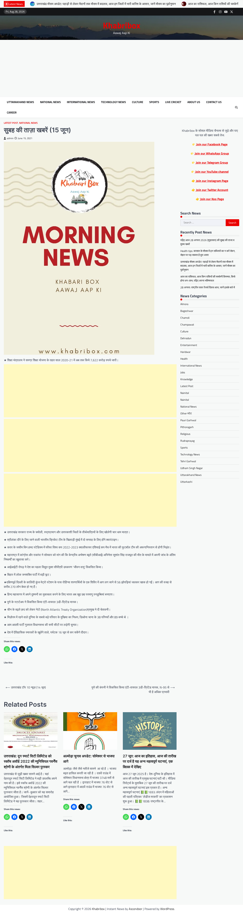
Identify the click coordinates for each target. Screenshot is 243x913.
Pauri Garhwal (188, 420)
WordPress (167, 909)
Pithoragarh (187, 427)
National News (50, 102)
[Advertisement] (121, 68)
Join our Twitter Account (211, 190)
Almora (184, 304)
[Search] (236, 107)
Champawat (187, 325)
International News (81, 102)
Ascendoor (135, 909)
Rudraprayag (187, 441)
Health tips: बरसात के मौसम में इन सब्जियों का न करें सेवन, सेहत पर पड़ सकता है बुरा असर (207, 253)
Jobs (182, 373)
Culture (137, 102)
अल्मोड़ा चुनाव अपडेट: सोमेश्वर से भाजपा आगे (88, 759)
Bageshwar (186, 311)
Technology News (113, 102)
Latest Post (11, 122)
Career (12, 112)
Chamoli (184, 318)
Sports (154, 102)
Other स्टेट (186, 414)
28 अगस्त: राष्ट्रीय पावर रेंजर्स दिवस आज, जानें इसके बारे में (207, 287)
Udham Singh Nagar (191, 468)
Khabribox (121, 25)
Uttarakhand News (20, 102)
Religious (185, 434)
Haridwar (185, 352)
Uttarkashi (186, 482)
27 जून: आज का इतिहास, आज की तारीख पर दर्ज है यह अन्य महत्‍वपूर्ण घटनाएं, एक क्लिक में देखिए (149, 761)
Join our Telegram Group (211, 162)
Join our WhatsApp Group (211, 153)
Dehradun (185, 338)
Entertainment (188, 345)
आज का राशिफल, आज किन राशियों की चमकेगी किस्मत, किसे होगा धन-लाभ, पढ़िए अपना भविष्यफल (207, 279)
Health (184, 359)
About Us (193, 102)
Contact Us (214, 102)
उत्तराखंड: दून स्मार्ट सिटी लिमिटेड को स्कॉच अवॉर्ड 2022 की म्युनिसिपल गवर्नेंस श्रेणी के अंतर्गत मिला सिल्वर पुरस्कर (30, 761)
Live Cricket (173, 102)
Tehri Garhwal (188, 461)
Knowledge (186, 379)
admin (10, 138)
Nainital (184, 393)
